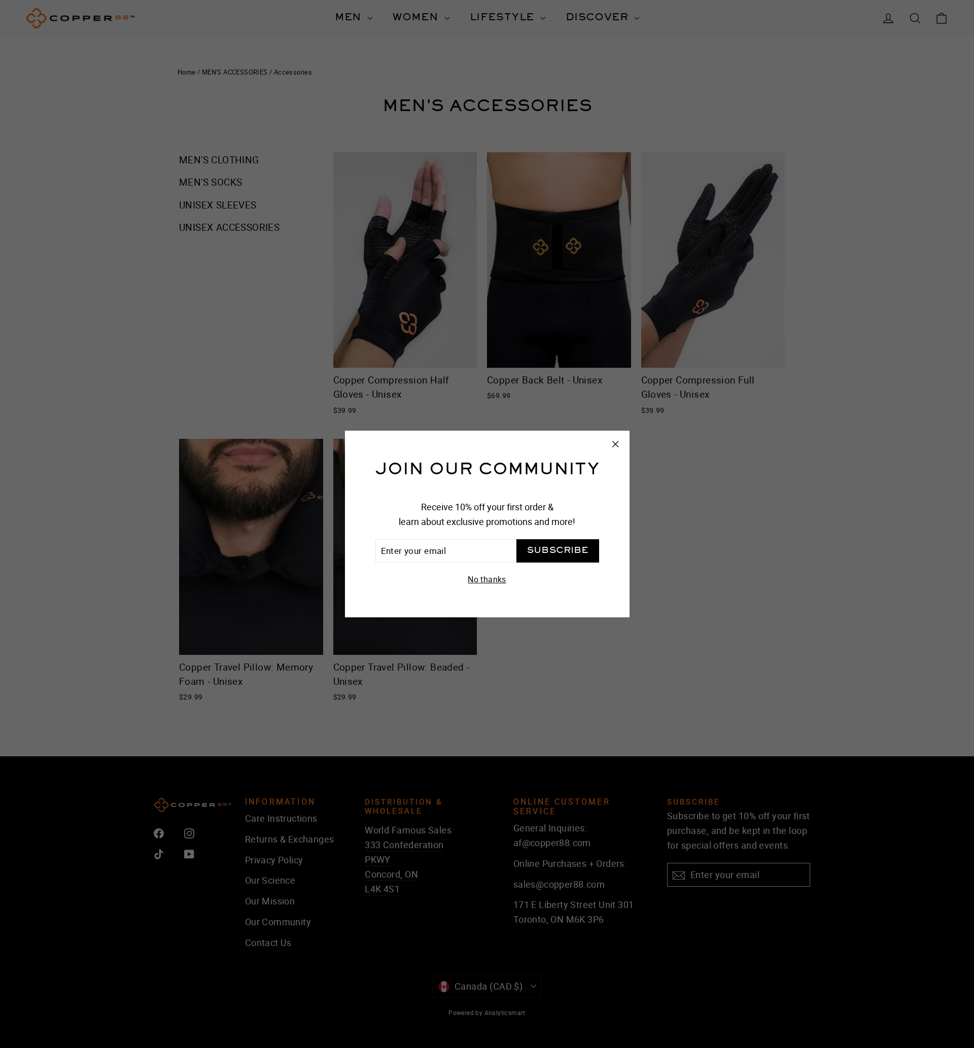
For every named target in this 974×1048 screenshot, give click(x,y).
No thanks (487, 579)
